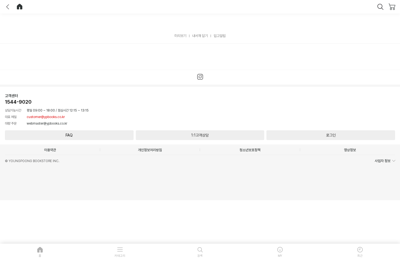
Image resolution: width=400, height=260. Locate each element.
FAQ (69, 135)
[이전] (8, 7)
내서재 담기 (200, 36)
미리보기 (180, 36)
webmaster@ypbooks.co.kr (47, 123)
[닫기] (380, 7)
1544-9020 (18, 102)
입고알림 (220, 36)
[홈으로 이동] (20, 7)
